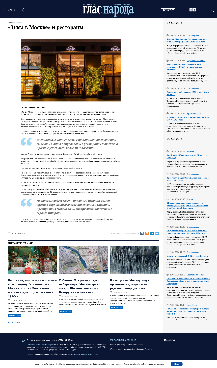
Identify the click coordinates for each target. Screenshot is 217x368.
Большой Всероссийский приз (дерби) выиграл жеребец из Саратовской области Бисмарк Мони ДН (188, 311)
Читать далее (15, 315)
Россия (190, 199)
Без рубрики (192, 305)
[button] (142, 233)
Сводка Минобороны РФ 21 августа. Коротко (187, 256)
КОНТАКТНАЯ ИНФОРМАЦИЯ (123, 340)
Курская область (194, 113)
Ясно (176, 364)
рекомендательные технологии (84, 354)
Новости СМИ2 (14, 322)
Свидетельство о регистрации (40, 344)
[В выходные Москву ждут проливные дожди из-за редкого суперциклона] (134, 260)
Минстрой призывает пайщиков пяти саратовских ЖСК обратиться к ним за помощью (184, 67)
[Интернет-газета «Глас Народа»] (108, 11)
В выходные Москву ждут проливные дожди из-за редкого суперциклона (129, 284)
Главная (11, 22)
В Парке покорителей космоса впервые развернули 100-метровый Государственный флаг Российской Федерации (187, 205)
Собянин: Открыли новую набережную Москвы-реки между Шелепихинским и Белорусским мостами (79, 286)
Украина (190, 151)
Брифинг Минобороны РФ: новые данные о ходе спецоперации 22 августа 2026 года (187, 40)
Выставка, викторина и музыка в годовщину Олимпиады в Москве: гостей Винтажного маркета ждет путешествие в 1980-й (32, 288)
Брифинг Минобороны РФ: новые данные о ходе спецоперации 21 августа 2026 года (187, 231)
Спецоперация (193, 35)
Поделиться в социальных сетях (125, 233)
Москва (19, 22)
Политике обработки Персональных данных (144, 364)
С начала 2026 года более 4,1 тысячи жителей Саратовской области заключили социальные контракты (188, 281)
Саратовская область (196, 60)
